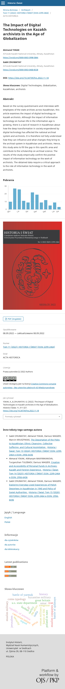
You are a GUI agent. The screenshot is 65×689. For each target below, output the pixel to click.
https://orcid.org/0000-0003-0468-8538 (20, 69)
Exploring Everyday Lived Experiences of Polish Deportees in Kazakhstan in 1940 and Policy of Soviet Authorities (32, 488)
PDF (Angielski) (14, 319)
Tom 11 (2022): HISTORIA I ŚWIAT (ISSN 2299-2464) (26, 13)
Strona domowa (10, 10)
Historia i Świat (15, 3)
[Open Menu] (3, 3)
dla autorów (10, 544)
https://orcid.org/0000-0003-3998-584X (20, 57)
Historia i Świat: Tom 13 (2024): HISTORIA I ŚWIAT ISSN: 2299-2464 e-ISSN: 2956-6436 (35, 451)
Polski (7, 522)
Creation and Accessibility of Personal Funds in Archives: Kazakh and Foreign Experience (34, 466)
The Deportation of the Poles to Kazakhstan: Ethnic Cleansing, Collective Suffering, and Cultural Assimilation (34, 443)
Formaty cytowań (13, 416)
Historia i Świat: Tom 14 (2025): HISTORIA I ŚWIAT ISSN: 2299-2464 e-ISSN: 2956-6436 (34, 473)
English (8, 517)
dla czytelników (11, 540)
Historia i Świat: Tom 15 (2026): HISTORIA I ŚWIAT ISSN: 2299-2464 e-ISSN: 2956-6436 (34, 496)
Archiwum (25, 10)
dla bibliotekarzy (12, 549)
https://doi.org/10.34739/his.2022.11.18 (28, 77)
